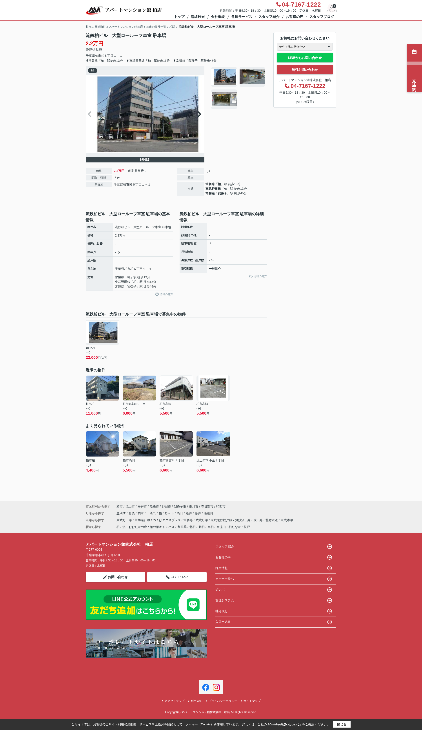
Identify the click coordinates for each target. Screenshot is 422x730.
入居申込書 (223, 622)
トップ (179, 16)
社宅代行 (221, 611)
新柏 (201, 527)
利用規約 (196, 701)
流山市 (130, 506)
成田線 (258, 520)
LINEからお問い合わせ (305, 58)
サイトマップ (252, 701)
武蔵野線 (202, 520)
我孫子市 (180, 506)
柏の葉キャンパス (162, 527)
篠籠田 (208, 513)
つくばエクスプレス (167, 520)
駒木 (141, 513)
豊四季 (121, 513)
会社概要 (218, 16)
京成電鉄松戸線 (222, 520)
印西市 (221, 506)
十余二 (152, 513)
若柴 (132, 513)
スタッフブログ (321, 16)
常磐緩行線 (143, 520)
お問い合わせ (118, 577)
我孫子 (222, 193)
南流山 (221, 527)
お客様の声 (294, 16)
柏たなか (235, 527)
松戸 (198, 513)
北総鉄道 (272, 520)
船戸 (189, 513)
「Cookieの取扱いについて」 (284, 724)
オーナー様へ (224, 579)
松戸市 (142, 506)
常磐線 (210, 184)
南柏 (210, 527)
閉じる (341, 724)
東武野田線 (213, 188)
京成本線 (287, 520)
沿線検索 (198, 16)
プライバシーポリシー (223, 701)
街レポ (220, 589)
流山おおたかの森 (134, 527)
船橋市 (154, 506)
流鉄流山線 (243, 520)
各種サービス (241, 16)
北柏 (192, 527)
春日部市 (207, 506)
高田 (180, 513)
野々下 (170, 513)
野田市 (166, 506)
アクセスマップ (174, 701)
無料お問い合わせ (305, 69)
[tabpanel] (238, 88)
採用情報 (221, 568)
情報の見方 (166, 294)
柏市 (98, 55)
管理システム (224, 600)
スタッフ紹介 (269, 16)
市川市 (193, 506)
